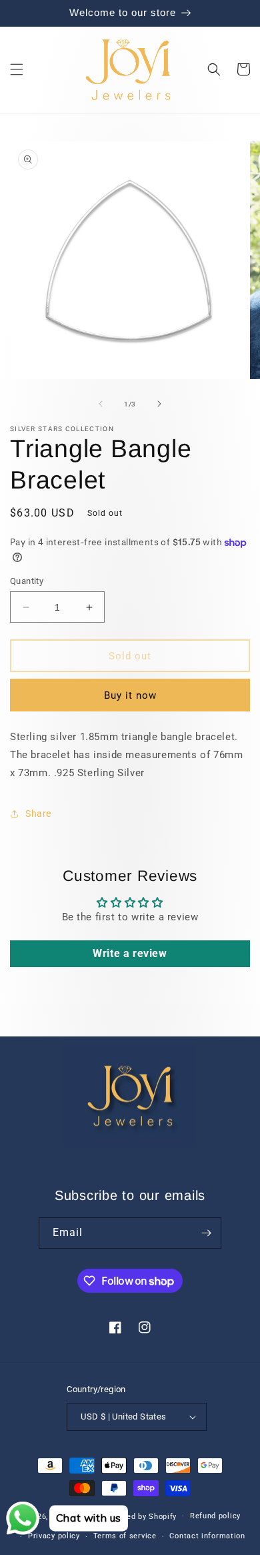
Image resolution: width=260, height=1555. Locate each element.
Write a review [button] (130, 953)
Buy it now (130, 695)
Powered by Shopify (140, 1516)
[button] (16, 69)
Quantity (26, 581)
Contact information (207, 1536)
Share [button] (38, 813)
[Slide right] (159, 403)
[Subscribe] (206, 1233)
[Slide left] (100, 403)
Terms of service (125, 1536)
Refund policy (215, 1516)
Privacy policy (54, 1536)
